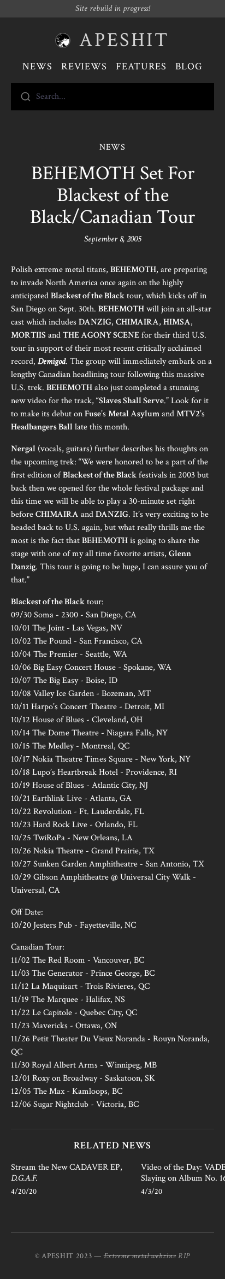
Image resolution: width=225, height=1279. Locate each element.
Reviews (84, 66)
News (37, 66)
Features (141, 66)
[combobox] (112, 96)
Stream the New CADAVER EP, (66, 1173)
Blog (189, 66)
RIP (184, 1256)
